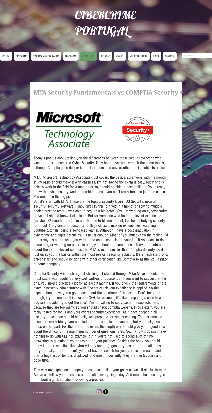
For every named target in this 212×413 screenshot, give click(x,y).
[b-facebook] (105, 391)
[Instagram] (99, 391)
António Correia (45, 393)
